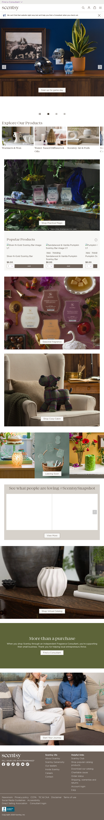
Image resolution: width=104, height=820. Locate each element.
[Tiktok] (13, 764)
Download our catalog (82, 768)
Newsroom (7, 797)
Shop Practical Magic (52, 223)
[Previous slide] (4, 67)
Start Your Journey (52, 737)
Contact (49, 776)
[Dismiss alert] (99, 15)
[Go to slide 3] (64, 114)
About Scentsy (52, 758)
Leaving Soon (52, 473)
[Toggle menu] (99, 8)
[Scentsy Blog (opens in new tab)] (27, 764)
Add (29, 266)
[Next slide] (100, 67)
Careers (49, 773)
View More (52, 535)
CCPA (34, 797)
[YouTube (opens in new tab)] (23, 764)
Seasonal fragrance (52, 341)
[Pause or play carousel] (40, 114)
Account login (78, 786)
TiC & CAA (44, 797)
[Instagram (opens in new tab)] (8, 764)
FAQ (73, 790)
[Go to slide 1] (48, 114)
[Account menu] (88, 7)
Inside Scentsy (52, 769)
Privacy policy (22, 797)
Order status (77, 776)
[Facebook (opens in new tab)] (3, 764)
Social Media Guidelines (13, 800)
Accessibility (33, 800)
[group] (52, 64)
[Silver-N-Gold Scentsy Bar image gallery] (25, 246)
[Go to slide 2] (56, 114)
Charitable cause (79, 772)
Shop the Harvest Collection (52, 69)
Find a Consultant (52, 652)
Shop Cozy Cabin (52, 418)
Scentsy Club (77, 758)
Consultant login (38, 803)
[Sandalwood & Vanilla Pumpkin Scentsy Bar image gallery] (64, 246)
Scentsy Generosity (54, 762)
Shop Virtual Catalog (52, 611)
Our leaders (51, 765)
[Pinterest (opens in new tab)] (18, 764)
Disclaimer (56, 797)
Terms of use (70, 797)
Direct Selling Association (14, 803)
